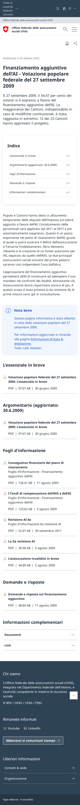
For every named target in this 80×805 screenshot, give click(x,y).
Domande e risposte (22, 183)
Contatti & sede (15, 768)
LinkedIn (34, 728)
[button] (74, 695)
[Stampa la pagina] (67, 43)
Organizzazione (15, 778)
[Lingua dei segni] (64, 8)
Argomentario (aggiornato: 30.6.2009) (33, 165)
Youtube (14, 728)
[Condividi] (75, 43)
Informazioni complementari (28, 192)
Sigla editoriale (11, 799)
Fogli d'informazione (22, 174)
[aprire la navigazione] (74, 29)
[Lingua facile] (58, 8)
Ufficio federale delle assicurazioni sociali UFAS (34, 29)
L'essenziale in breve (23, 155)
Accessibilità (26, 799)
